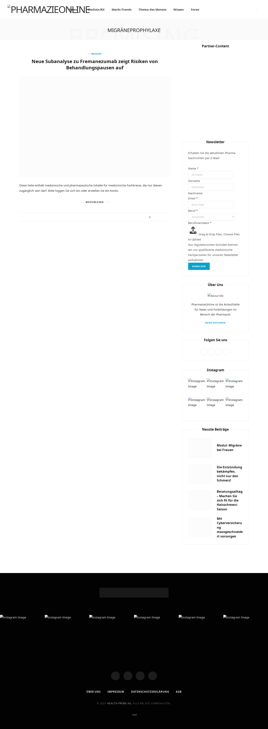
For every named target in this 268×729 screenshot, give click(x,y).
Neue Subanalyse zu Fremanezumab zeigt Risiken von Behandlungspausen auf (95, 64)
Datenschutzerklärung (150, 691)
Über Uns (93, 691)
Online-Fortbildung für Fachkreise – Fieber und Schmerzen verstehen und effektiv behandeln (215, 434)
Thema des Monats (152, 9)
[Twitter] (127, 675)
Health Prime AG (119, 703)
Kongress (215, 345)
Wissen (178, 9)
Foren (195, 9)
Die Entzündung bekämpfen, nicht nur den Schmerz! (215, 124)
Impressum (116, 691)
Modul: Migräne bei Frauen (229, 447)
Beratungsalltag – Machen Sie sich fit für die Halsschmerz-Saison (215, 200)
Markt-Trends (121, 9)
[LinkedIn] (152, 675)
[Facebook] (115, 675)
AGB (179, 691)
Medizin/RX (96, 9)
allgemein (215, 114)
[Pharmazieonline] (48, 9)
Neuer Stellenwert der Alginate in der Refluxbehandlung (215, 279)
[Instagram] (140, 675)
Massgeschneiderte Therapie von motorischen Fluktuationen (215, 357)
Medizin (96, 53)
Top (134, 715)
